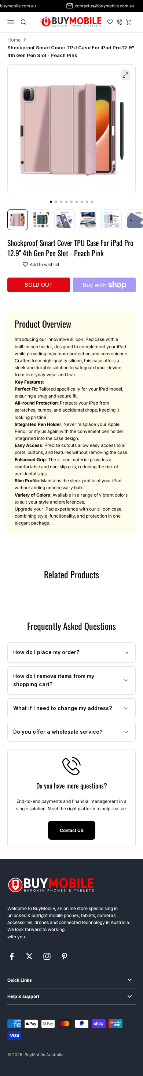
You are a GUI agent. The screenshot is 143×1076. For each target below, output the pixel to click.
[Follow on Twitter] (29, 956)
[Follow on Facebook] (11, 956)
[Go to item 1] (17, 219)
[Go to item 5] (111, 219)
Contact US (72, 830)
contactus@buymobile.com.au (101, 5)
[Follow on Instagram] (47, 956)
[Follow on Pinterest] (64, 956)
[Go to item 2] (41, 219)
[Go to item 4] (88, 219)
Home (14, 40)
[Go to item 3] (64, 219)
